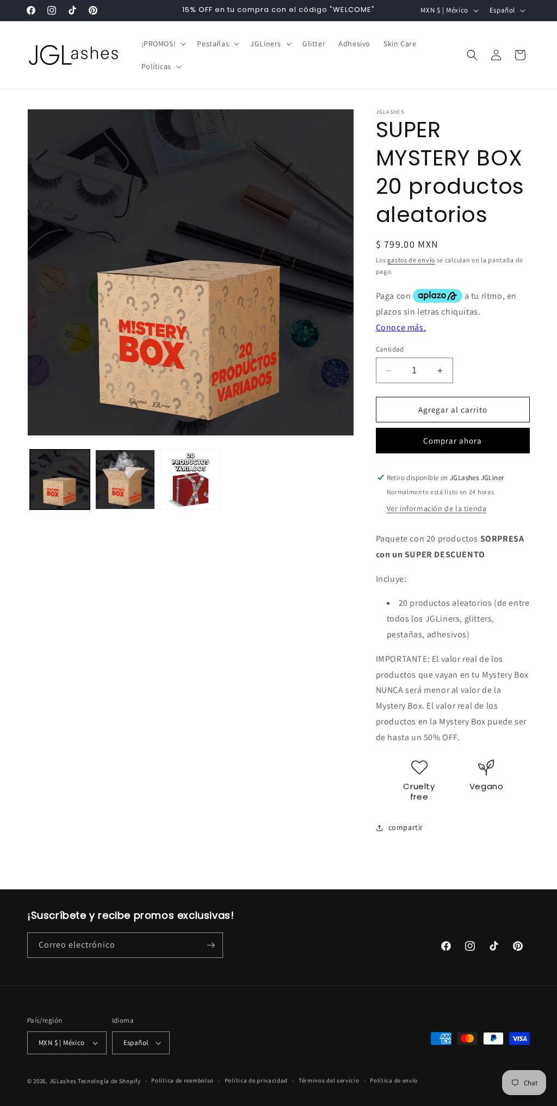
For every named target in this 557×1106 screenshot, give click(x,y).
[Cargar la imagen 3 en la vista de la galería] (190, 479)
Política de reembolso (182, 1080)
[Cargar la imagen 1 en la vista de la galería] (60, 479)
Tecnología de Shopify (109, 1081)
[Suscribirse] (210, 945)
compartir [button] (405, 827)
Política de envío (394, 1080)
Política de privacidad (256, 1080)
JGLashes (63, 1081)
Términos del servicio (329, 1080)
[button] (163, 43)
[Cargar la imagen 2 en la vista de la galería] (125, 479)
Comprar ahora (452, 440)
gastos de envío (411, 260)
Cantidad (390, 349)
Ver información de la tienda (437, 508)
